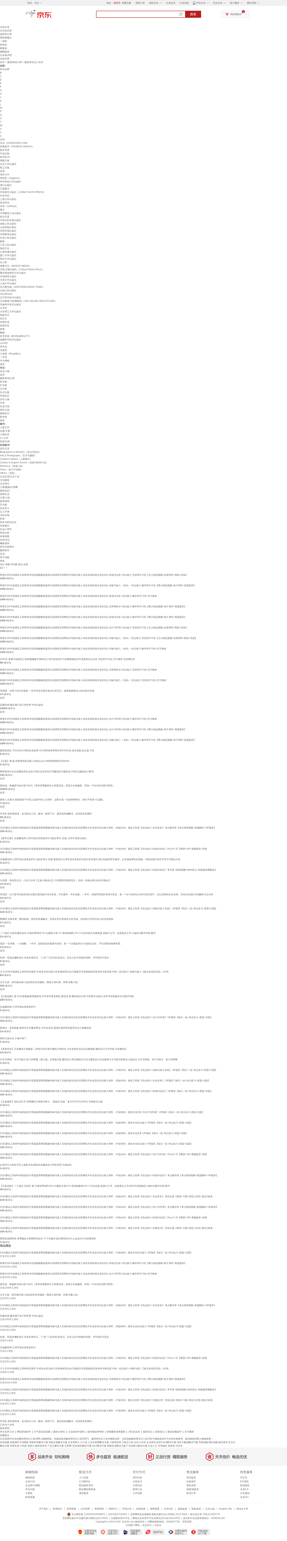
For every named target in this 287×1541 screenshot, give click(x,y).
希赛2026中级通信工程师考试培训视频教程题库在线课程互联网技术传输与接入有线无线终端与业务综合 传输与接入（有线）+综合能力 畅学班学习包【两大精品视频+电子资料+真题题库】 (98, 585)
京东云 (157, 1525)
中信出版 (4, 153)
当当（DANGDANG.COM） (14, 143)
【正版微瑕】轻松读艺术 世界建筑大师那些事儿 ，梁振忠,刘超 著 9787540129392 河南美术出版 (51, 1101)
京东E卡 (244, 1489)
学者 (2, 402)
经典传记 (4, 395)
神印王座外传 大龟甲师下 (13, 1038)
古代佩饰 (189, 1431)
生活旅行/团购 (32, 1485)
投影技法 (160, 1431)
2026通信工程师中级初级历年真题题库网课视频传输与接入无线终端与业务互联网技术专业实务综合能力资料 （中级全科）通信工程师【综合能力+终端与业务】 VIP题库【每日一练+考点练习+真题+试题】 (106, 1091)
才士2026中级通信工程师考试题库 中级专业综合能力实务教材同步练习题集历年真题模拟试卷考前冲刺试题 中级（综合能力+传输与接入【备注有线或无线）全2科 (84, 971)
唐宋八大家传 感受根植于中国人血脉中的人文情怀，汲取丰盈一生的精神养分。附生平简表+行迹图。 (52, 799)
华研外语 (4, 322)
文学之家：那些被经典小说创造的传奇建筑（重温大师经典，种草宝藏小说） (40, 982)
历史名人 (4, 508)
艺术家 (3, 385)
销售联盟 (154, 1508)
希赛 (2, 329)
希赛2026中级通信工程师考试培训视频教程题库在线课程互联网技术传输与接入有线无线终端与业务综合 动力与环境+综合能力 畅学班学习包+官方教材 (78, 719)
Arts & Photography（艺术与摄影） (18, 455)
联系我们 (57, 1508)
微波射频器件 (175, 1431)
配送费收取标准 (87, 1489)
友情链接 (140, 1508)
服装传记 (147, 1431)
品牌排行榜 (6, 34)
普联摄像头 (6, 37)
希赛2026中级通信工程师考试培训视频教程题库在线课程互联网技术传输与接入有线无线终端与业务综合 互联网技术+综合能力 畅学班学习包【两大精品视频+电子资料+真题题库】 (93, 606)
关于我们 (43, 1508)
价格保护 (191, 1481)
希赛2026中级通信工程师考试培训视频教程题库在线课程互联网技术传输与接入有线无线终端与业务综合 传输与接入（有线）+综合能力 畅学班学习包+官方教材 (83, 648)
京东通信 (245, 1493)
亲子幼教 (4, 557)
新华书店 (4, 150)
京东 (51, 15)
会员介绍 (30, 1481)
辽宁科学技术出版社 (10, 297)
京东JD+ (244, 1497)
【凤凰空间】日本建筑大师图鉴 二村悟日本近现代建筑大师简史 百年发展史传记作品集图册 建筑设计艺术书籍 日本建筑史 (63, 1049)
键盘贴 (3, 48)
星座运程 (4, 532)
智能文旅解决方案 (58, 1442)
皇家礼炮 (14, 1445)
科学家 (3, 381)
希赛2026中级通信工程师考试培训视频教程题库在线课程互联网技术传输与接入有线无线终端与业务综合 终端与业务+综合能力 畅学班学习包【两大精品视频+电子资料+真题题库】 (93, 617)
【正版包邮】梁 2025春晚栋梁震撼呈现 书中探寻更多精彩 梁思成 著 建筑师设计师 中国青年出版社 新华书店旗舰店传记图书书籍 (67, 996)
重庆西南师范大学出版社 (13, 273)
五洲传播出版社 (8, 251)
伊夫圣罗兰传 (7, 1431)
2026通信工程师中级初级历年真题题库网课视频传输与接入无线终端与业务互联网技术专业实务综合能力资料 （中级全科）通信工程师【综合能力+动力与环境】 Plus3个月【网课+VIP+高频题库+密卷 (103, 1154)
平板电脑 (203, 1442)
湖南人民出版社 (8, 223)
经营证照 (187, 1521)
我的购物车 (236, 14)
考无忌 (3, 346)
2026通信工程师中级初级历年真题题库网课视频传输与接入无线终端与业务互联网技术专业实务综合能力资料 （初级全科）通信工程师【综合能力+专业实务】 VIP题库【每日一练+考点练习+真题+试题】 (105, 1080)
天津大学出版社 (8, 280)
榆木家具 (223, 1442)
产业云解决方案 (55, 1445)
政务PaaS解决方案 (166, 1442)
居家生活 (4, 494)
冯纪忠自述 (134, 1431)
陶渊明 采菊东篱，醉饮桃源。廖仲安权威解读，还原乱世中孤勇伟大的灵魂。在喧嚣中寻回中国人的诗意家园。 (57, 919)
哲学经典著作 (7, 546)
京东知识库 (6, 30)
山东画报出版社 (8, 227)
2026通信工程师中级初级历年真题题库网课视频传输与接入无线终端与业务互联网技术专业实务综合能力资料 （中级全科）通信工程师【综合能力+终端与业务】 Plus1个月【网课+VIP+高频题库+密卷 (103, 1217)
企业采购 (184, 3)
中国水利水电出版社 (10, 220)
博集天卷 (4, 160)
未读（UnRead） (9, 206)
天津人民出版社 (8, 237)
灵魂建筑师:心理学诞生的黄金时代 (18, 1006)
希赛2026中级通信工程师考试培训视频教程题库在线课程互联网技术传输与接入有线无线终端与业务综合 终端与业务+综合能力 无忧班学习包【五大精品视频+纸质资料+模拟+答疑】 (94, 575)
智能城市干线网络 (19, 1442)
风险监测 (182, 1508)
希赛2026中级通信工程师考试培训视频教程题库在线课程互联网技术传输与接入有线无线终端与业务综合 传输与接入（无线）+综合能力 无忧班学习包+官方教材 (83, 680)
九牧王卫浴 (128, 1442)
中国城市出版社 (8, 276)
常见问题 (30, 1489)
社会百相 (4, 406)
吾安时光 (4, 202)
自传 (2, 374)
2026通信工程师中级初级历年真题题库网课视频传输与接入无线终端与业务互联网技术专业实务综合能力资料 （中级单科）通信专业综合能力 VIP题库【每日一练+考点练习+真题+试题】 (96, 1143)
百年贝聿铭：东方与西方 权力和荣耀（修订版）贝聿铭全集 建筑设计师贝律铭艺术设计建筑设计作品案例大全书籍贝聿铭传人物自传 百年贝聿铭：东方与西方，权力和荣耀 (88, 1059)
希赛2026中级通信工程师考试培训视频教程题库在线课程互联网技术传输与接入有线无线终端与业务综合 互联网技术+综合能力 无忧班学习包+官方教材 (78, 669)
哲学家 (3, 417)
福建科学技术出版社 (10, 339)
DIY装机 (244, 1481)
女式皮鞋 (151, 1442)
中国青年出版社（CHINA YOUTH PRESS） (23, 192)
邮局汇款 (137, 1489)
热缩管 (171, 1445)
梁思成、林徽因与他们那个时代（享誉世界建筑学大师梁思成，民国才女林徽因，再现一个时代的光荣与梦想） (57, 785)
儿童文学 (4, 427)
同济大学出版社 (8, 259)
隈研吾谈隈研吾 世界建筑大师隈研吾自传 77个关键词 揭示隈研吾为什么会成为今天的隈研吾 (48, 1238)
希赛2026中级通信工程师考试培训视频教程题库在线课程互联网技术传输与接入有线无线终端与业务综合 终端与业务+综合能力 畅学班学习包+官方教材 (78, 596)
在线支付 (137, 1481)
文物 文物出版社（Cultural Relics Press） (22, 269)
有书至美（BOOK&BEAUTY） (16, 336)
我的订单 (140, 3)
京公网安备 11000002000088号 (88, 1514)
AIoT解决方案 (99, 1445)
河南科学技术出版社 (10, 304)
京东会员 (170, 3)
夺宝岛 (243, 1477)
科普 (2, 518)
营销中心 (113, 1508)
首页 (2, 62)
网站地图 (213, 1442)
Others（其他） (8, 473)
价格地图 (4, 1442)
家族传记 (4, 413)
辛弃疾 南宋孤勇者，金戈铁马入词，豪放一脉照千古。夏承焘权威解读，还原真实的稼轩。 (47, 813)
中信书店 (4, 195)
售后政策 (191, 1477)
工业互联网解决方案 (98, 1442)
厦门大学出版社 (8, 255)
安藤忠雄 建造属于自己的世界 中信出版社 (21, 704)
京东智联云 (74, 1442)
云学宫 (3, 308)
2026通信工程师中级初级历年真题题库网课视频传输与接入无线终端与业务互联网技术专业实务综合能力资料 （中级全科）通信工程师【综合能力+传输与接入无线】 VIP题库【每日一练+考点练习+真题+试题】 (108, 908)
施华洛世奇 (41, 1445)
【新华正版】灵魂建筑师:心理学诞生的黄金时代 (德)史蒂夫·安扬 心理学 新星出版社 (43, 838)
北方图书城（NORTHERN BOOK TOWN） (22, 287)
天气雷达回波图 (42, 1431)
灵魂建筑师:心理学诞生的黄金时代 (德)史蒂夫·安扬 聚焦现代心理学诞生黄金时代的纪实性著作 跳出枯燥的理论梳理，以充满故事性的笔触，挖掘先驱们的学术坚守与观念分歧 (90, 859)
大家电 (28, 1493)
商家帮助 (99, 1508)
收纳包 (3, 44)
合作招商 (85, 1508)
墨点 (2, 209)
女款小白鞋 (140, 1442)
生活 (2, 553)
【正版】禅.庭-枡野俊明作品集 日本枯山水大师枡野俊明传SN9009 (34, 761)
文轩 (2, 139)
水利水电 (4, 515)
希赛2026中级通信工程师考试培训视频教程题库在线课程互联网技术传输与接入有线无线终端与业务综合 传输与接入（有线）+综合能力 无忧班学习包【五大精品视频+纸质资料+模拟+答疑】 (98, 638)
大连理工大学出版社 (10, 311)
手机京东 (201, 3)
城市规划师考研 (95, 1431)
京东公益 (210, 1508)
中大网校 (4, 360)
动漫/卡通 (5, 431)
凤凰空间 (4, 325)
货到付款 (137, 1477)
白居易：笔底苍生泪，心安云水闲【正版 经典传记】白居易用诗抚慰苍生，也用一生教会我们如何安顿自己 (55, 880)
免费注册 (126, 3)
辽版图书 (4, 188)
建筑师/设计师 (14, 62)
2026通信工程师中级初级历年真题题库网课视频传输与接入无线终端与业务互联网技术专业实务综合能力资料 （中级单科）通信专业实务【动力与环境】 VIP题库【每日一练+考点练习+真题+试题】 (102, 1112)
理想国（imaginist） (10, 178)
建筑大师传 (59, 1431)
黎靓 (2, 332)
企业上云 (152, 1445)
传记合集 (4, 392)
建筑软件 (4, 550)
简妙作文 (4, 315)
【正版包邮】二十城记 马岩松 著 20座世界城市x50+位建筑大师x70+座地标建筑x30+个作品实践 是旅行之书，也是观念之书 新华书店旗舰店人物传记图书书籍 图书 (85, 1186)
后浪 (2, 171)
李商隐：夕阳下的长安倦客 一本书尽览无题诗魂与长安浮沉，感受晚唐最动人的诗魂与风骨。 (48, 690)
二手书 (3, 357)
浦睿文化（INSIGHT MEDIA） (15, 266)
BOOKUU (5, 157)
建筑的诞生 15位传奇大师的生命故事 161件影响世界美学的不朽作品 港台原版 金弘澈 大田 (47, 750)
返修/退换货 (192, 1489)
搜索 (193, 14)
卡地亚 (23, 1445)
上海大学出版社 (8, 283)
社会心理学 (6, 529)
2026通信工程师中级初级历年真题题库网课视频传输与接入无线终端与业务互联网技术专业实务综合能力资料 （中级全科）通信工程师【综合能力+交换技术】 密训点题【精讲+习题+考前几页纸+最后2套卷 (106, 1228)
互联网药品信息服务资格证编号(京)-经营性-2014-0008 (158, 1514)
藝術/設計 (5, 490)
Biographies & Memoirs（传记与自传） (20, 452)
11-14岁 (4, 438)
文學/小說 (5, 497)
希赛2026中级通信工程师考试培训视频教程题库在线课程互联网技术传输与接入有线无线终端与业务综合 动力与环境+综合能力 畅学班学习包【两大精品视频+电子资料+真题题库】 (93, 729)
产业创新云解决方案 (136, 1445)
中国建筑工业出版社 (10, 213)
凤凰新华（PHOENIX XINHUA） (17, 146)
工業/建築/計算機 (9, 487)
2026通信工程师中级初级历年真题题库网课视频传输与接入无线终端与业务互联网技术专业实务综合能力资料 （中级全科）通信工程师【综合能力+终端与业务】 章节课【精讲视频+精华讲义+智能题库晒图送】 (108, 870)
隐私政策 (196, 1508)
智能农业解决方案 (116, 1445)
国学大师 (4, 410)
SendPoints (6, 294)
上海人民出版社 (8, 199)
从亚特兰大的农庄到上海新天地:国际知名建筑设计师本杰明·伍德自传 (36, 1165)
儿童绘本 (4, 434)
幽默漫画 (4, 543)
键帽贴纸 (4, 51)
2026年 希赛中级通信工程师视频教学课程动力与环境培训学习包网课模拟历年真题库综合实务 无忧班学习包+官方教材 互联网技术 (67, 659)
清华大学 (4, 174)
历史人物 (4, 371)
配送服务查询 (86, 1485)
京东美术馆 (6, 55)
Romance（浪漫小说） (12, 466)
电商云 (31, 1445)
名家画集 (4, 536)
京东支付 (147, 1525)
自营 (2, 697)
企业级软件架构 (76, 1431)
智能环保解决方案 (38, 1442)
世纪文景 (4, 216)
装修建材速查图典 (116, 1431)
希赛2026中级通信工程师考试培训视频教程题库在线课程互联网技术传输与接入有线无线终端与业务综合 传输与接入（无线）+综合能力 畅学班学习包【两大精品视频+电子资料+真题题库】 (98, 740)
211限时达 (84, 1481)
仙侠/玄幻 (5, 539)
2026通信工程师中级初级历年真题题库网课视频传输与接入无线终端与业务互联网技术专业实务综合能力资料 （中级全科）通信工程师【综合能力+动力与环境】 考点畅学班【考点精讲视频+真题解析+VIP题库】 (109, 1207)
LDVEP (4, 343)
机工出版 (4, 167)
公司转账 (137, 1493)
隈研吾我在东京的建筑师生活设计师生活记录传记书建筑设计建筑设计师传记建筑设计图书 (47, 771)
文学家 (3, 388)
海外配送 (83, 1493)
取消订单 (191, 1493)
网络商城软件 (24, 1431)
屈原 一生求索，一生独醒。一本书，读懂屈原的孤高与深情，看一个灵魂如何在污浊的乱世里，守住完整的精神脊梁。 (61, 943)
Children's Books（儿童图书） (16, 459)
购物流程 (30, 1477)
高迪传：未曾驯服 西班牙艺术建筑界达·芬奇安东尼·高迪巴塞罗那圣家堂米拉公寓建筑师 (45, 1028)
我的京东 (153, 3)
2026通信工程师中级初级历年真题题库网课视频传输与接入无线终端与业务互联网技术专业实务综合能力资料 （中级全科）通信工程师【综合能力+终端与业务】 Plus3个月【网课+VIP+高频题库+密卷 (103, 848)
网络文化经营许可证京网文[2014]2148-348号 (156, 1518)
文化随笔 (4, 480)
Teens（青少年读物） (11, 469)
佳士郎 (3, 262)
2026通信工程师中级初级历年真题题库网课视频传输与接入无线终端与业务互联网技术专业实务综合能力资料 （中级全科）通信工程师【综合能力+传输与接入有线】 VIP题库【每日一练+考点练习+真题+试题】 (108, 1070)
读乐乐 (3, 318)
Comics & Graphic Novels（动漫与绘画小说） (24, 462)
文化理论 (4, 483)
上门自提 (83, 1477)
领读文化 (4, 248)
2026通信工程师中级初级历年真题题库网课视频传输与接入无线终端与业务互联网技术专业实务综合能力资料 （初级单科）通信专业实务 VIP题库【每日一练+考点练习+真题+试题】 (94, 1133)
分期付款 (137, 1485)
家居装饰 (4, 501)
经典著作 (4, 525)
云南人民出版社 (8, 290)
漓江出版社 (6, 185)
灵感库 (3, 350)
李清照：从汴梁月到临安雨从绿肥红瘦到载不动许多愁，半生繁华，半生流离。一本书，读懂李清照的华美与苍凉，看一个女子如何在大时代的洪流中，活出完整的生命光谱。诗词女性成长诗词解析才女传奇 (106, 894)
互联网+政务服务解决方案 (78, 1445)
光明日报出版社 (8, 230)
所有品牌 (4, 69)
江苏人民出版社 (8, 244)
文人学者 (4, 511)
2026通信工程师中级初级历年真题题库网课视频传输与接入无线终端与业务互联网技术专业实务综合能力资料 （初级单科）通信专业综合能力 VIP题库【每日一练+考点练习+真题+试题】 (96, 1122)
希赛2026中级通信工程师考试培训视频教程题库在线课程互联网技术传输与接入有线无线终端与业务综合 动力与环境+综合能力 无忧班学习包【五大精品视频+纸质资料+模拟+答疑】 (94, 627)
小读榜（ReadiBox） (11, 353)
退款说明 (191, 1485)
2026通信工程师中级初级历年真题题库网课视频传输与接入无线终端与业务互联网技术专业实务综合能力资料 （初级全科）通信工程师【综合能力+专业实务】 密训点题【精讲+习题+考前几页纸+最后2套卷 (106, 1196)
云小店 (83, 1442)
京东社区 (168, 1508)
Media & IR (242, 1508)
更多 (2, 364)
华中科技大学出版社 (10, 181)
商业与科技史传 (8, 522)
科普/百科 (5, 441)
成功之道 (4, 448)
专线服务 (162, 1445)
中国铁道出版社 (8, 234)
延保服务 (245, 1485)
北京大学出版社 (8, 164)
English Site (225, 1508)
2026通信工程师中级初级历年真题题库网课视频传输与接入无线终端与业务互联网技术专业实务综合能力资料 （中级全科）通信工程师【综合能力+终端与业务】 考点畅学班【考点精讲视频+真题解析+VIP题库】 (109, 1175)
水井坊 (179, 1445)
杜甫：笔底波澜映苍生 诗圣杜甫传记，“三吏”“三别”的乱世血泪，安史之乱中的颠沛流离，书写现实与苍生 (54, 957)
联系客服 (30, 1497)
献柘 (2, 241)
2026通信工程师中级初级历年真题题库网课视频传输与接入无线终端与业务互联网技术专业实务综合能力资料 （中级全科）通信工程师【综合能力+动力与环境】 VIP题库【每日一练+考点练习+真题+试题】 (106, 1017)
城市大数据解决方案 (187, 1442)
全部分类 (4, 27)
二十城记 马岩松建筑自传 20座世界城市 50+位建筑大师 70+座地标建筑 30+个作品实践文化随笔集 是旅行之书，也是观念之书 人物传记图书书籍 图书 (78, 933)
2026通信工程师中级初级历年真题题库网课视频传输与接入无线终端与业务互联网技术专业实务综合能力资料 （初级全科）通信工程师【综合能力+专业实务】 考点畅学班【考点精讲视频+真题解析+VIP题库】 (108, 827)
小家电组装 (115, 1442)
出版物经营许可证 (120, 1518)
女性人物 (4, 399)
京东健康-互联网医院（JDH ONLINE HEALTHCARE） (28, 301)
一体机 (3, 41)
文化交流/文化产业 (9, 476)
